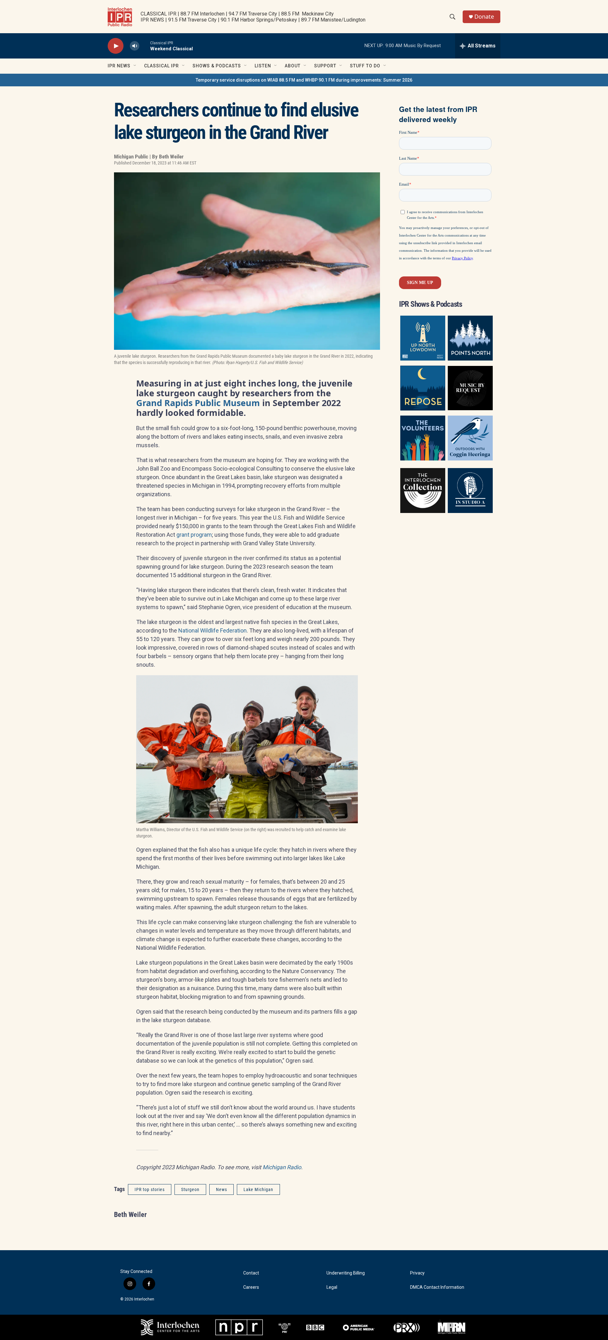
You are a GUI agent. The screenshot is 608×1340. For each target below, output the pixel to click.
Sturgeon (190, 1189)
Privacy (417, 1273)
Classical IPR (161, 65)
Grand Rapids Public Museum (198, 403)
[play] (116, 46)
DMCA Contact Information (437, 1287)
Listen (263, 65)
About (293, 65)
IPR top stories (150, 1189)
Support (325, 65)
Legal (331, 1287)
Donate (484, 16)
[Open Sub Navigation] (135, 65)
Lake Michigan (258, 1189)
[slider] (145, 45)
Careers (251, 1287)
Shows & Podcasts (217, 65)
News (221, 1189)
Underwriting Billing (345, 1273)
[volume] (134, 46)
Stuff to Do (365, 65)
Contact (251, 1273)
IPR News (119, 65)
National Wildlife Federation (212, 630)
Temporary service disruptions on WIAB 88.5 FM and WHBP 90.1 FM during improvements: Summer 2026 (304, 80)
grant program (194, 534)
